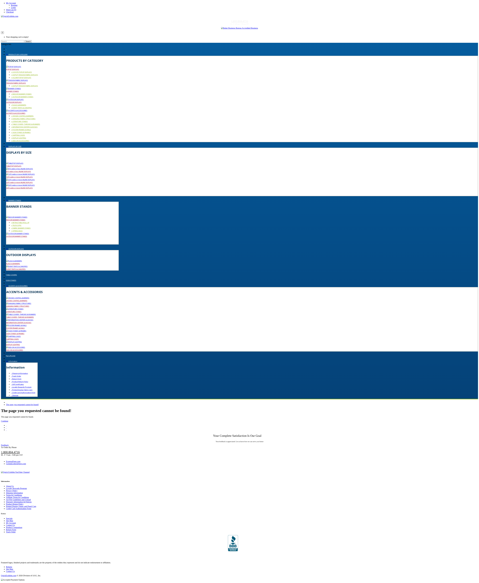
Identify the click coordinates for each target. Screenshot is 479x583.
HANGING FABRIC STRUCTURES (17, 306)
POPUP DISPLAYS (12, 69)
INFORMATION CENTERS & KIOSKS (18, 322)
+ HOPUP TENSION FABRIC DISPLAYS (24, 75)
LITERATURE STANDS (13, 312)
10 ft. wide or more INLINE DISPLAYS (19, 177)
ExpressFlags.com (13, 461)
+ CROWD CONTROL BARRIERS (22, 116)
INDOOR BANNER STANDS (15, 220)
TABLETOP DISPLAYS (13, 166)
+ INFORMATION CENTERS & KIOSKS (24, 127)
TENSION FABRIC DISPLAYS (16, 83)
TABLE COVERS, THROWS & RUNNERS (20, 317)
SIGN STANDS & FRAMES (15, 333)
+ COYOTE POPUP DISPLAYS (21, 72)
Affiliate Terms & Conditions (17, 497)
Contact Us (10, 525)
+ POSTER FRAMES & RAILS (21, 130)
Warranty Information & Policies (19, 502)
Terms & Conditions (14, 495)
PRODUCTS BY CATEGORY (18, 54)
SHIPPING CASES (12, 339)
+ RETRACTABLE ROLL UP (20, 222)
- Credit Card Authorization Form (23, 392)
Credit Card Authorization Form (18, 509)
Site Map (9, 521)
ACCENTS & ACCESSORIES (15, 113)
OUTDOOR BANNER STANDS (16, 236)
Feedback (5, 445)
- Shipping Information (19, 373)
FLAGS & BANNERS (13, 264)
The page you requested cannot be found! (22, 405)
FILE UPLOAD (10, 356)
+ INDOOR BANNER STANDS (21, 94)
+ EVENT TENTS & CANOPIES (21, 108)
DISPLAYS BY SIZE (14, 146)
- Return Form (16, 379)
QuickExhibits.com (8, 576)
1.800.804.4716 (239, 21)
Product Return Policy (14, 504)
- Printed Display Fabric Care (21, 390)
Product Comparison (14, 527)
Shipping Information (14, 493)
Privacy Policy (11, 491)
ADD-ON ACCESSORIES (14, 350)
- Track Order (16, 376)
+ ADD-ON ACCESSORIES (20, 141)
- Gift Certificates (17, 384)
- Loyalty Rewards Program (21, 387)
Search (28, 41)
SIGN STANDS (11, 280)
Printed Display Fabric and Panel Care (21, 506)
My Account (11, 523)
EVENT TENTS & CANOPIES (16, 269)
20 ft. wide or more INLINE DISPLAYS (19, 182)
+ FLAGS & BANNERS (18, 105)
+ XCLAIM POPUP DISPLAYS (21, 77)
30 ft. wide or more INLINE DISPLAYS (19, 188)
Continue (4, 421)
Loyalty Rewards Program (16, 488)
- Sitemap (14, 395)
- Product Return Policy (19, 381)
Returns (9, 567)
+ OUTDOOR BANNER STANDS (22, 97)
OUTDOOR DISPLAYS (14, 102)
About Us (10, 486)
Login (13, 7)
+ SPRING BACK (17, 231)
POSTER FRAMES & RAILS (15, 328)
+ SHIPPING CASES (18, 135)
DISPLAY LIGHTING (13, 344)
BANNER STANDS (12, 91)
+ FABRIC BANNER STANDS (21, 228)
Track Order (11, 532)
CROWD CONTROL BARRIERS (16, 301)
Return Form (11, 530)
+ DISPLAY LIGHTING (18, 138)
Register (14, 5)
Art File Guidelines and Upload (18, 500)
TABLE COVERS (11, 275)
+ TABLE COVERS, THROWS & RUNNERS (25, 124)
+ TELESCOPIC (16, 225)
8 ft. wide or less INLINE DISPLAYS (18, 171)
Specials (9, 518)
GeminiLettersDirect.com (16, 464)
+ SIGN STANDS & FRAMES (21, 132)
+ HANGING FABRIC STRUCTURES (23, 119)
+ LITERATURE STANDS (19, 121)
